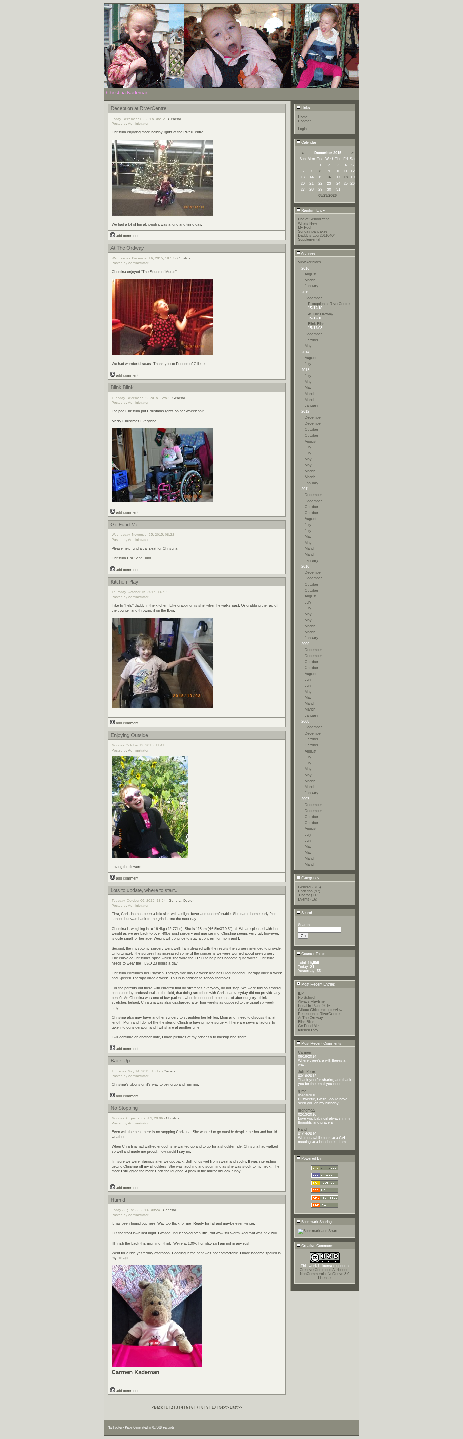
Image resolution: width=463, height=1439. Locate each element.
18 (346, 177)
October (311, 340)
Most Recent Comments (320, 1043)
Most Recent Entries (317, 984)
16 (329, 177)
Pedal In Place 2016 (314, 1005)
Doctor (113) (309, 895)
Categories (309, 878)
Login (302, 129)
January (311, 286)
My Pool (304, 227)
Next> (224, 1407)
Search (306, 913)
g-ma (302, 1091)
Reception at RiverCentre (329, 304)
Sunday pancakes (313, 231)
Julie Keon (306, 1072)
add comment (126, 236)
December (313, 298)
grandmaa (306, 1110)
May (308, 346)
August (310, 274)
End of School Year (313, 219)
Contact (304, 121)
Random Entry (312, 210)
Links (305, 108)
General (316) (309, 887)
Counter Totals (312, 954)
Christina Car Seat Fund (131, 558)
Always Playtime (311, 1001)
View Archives (309, 262)
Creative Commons (316, 1246)
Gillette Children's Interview (320, 1010)
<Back (158, 1407)
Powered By (310, 1158)
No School (306, 997)
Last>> (236, 1407)
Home (303, 117)
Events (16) (307, 899)
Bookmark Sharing (316, 1222)
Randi (302, 1129)
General (174, 119)
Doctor (188, 900)
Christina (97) (309, 891)
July (308, 364)
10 (214, 1407)
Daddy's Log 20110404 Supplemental (317, 237)
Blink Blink (316, 324)
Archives (308, 253)
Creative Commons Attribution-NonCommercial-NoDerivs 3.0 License (325, 1274)
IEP (301, 993)
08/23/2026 (327, 195)
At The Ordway (320, 314)
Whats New (307, 223)
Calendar (308, 142)
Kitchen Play (308, 1030)
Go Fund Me (308, 1026)
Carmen (304, 1052)
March (310, 280)
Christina (184, 258)
